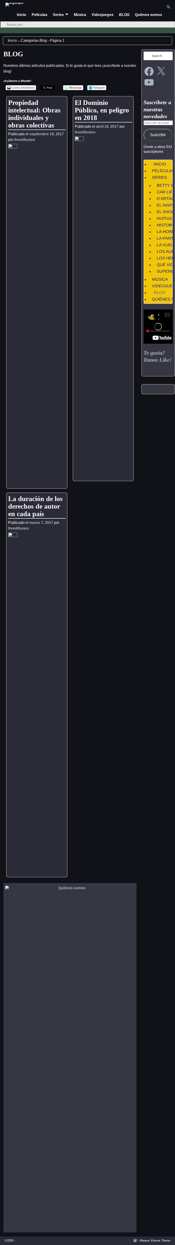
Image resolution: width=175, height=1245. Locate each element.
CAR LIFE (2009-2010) (163, 192)
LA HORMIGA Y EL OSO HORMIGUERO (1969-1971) (163, 231)
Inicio (21, 15)
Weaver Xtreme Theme (155, 1240)
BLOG (124, 15)
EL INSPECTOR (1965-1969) (163, 205)
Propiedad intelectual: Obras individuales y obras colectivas (34, 114)
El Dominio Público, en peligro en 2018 (102, 110)
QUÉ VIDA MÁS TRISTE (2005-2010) (163, 265)
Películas (39, 15)
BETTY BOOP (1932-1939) (163, 185)
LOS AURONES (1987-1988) (163, 251)
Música (80, 15)
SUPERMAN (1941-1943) (163, 271)
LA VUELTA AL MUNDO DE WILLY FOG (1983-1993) (163, 245)
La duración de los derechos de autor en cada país (35, 506)
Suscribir (158, 135)
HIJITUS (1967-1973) (163, 218)
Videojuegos (102, 15)
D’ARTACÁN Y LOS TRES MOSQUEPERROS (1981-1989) (163, 198)
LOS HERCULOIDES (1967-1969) (163, 258)
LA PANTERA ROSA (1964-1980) (163, 238)
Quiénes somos (148, 15)
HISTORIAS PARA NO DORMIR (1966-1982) (163, 225)
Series (58, 15)
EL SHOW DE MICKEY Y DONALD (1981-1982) (163, 212)
